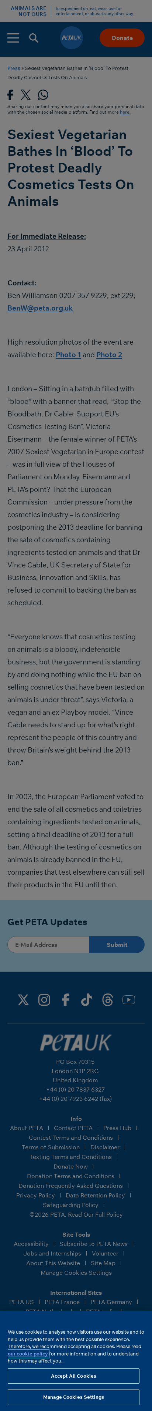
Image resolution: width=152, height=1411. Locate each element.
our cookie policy (28, 1354)
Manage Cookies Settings (73, 1397)
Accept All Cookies (73, 1376)
